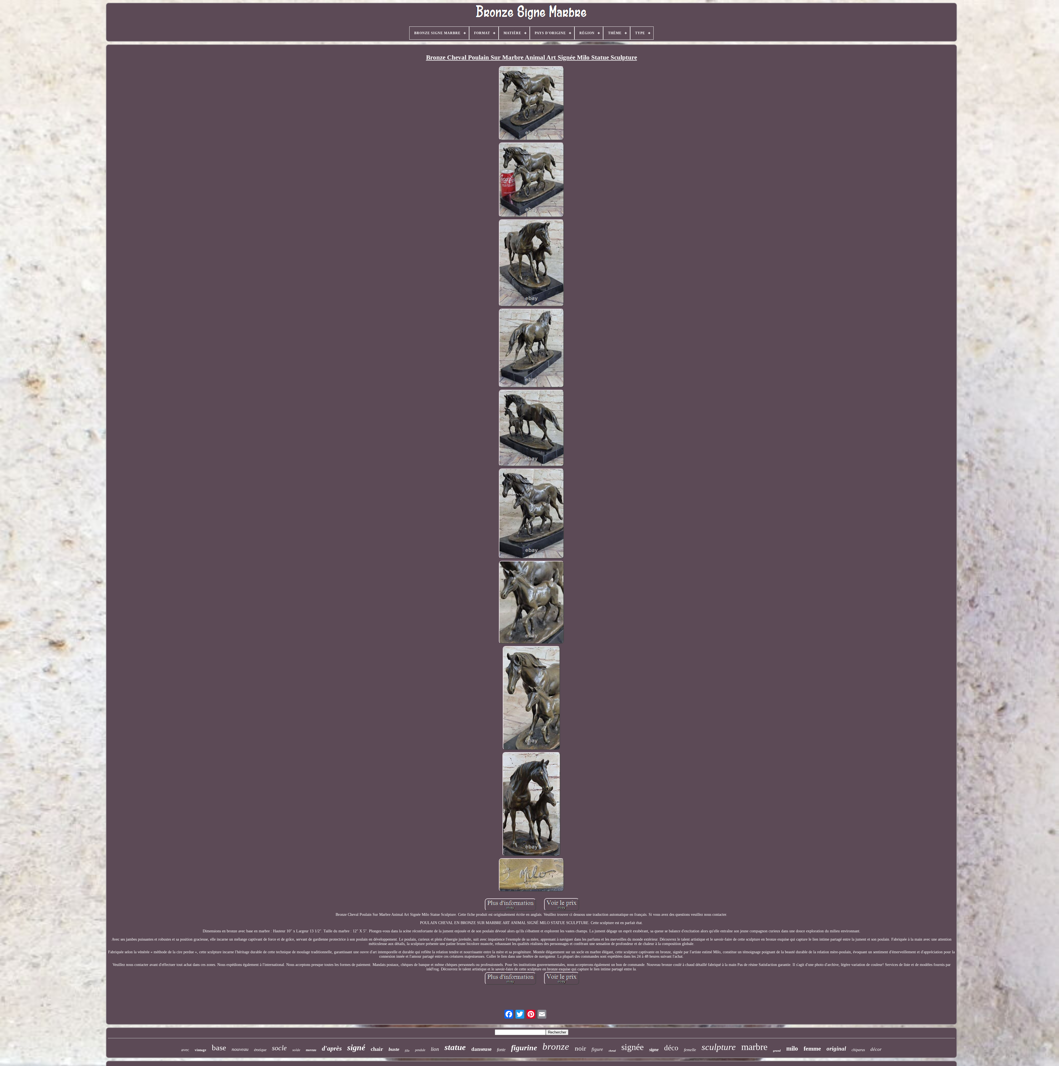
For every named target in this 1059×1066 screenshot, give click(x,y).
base (219, 1047)
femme (812, 1048)
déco (671, 1048)
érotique (260, 1050)
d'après (332, 1048)
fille (407, 1050)
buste (394, 1049)
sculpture (719, 1047)
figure (597, 1049)
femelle (690, 1050)
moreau (311, 1050)
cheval (612, 1050)
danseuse (481, 1049)
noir (580, 1048)
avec (185, 1050)
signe (654, 1049)
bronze (555, 1046)
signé (356, 1047)
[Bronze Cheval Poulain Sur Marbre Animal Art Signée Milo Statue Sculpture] (531, 104)
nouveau (240, 1049)
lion (435, 1049)
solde (296, 1050)
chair (377, 1049)
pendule (420, 1050)
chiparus (858, 1050)
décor (876, 1049)
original (836, 1048)
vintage (200, 1050)
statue (455, 1047)
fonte (501, 1049)
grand (777, 1050)
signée (632, 1047)
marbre (754, 1047)
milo (792, 1048)
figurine (524, 1047)
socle (279, 1048)
